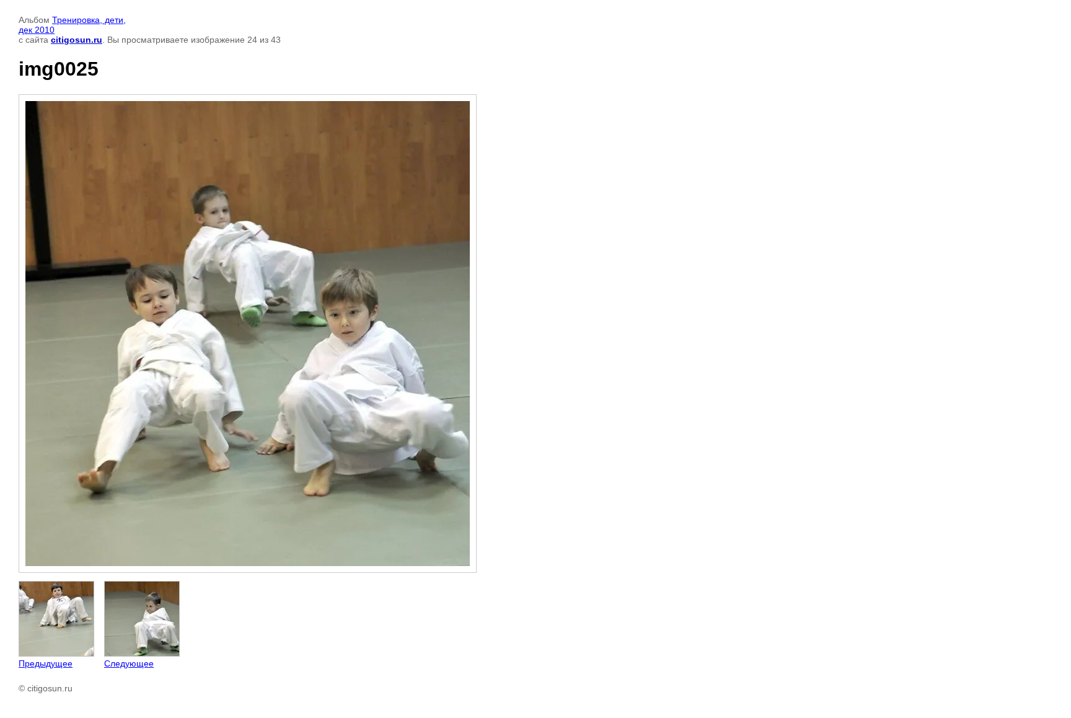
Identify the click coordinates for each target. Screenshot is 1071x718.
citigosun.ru (76, 40)
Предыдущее (46, 663)
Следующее (129, 663)
